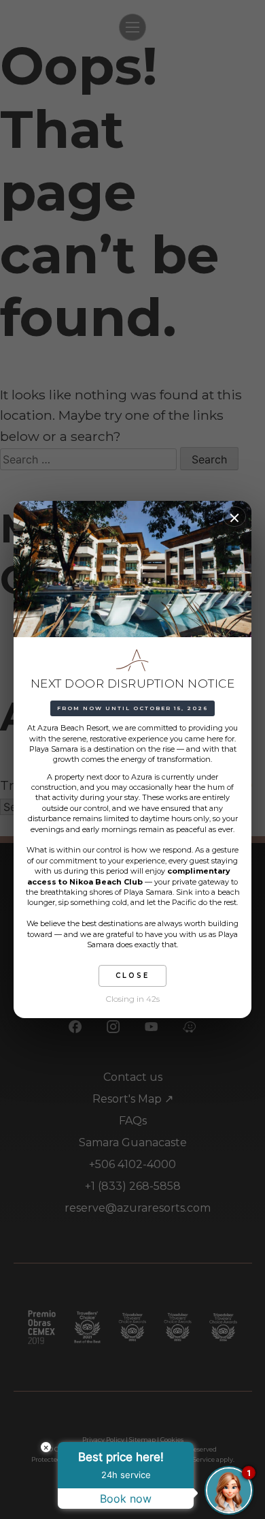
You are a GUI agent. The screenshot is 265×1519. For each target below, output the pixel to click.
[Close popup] (234, 516)
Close (132, 975)
